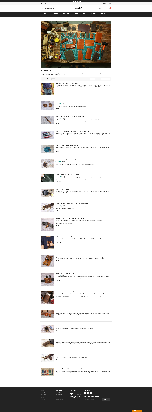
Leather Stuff (47, 18)
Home (42, 18)
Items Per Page (86, 79)
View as (44, 79)
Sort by (98, 79)
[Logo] (78, 8)
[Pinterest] (46, 3)
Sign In (109, 3)
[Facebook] (42, 3)
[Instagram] (44, 3)
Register (104, 3)
